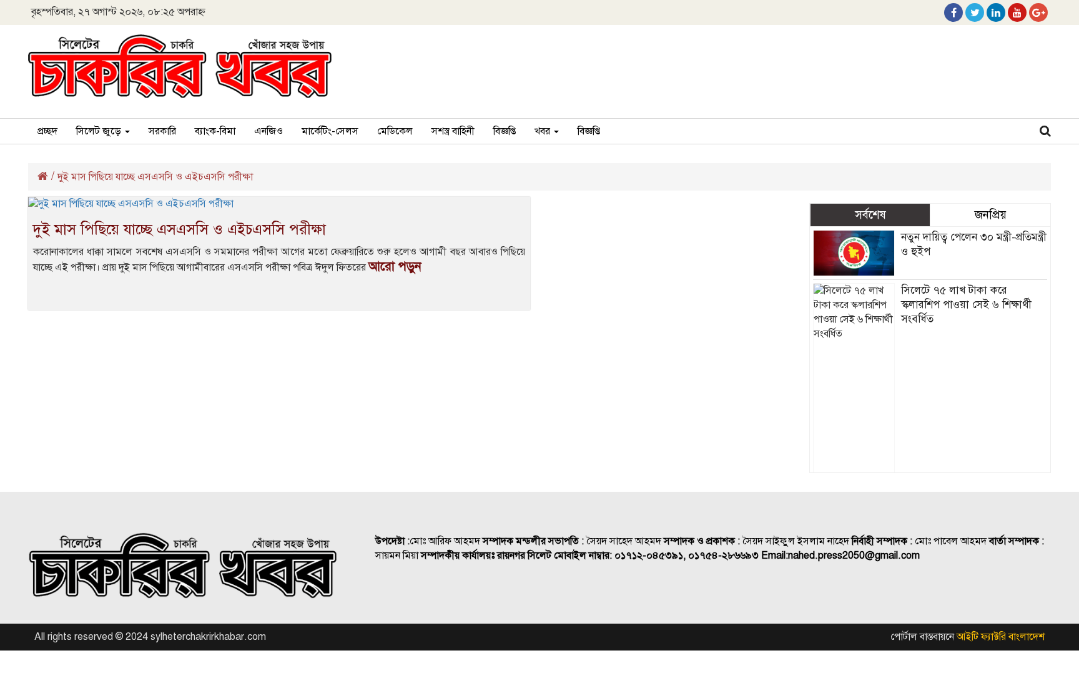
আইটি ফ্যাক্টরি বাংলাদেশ (1001, 637)
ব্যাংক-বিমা (215, 131)
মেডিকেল (395, 131)
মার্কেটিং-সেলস (330, 131)
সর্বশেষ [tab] (870, 214)
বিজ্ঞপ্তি (504, 131)
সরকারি (162, 131)
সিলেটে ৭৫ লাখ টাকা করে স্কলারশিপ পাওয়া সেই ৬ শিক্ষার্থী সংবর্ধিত (966, 305)
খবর (544, 131)
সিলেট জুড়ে (100, 131)
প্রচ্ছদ (47, 131)
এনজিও (268, 131)
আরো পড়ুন (394, 266)
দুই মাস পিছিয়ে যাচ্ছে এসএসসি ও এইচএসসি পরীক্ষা (179, 229)
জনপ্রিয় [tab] (991, 214)
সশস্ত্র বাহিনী (453, 131)
